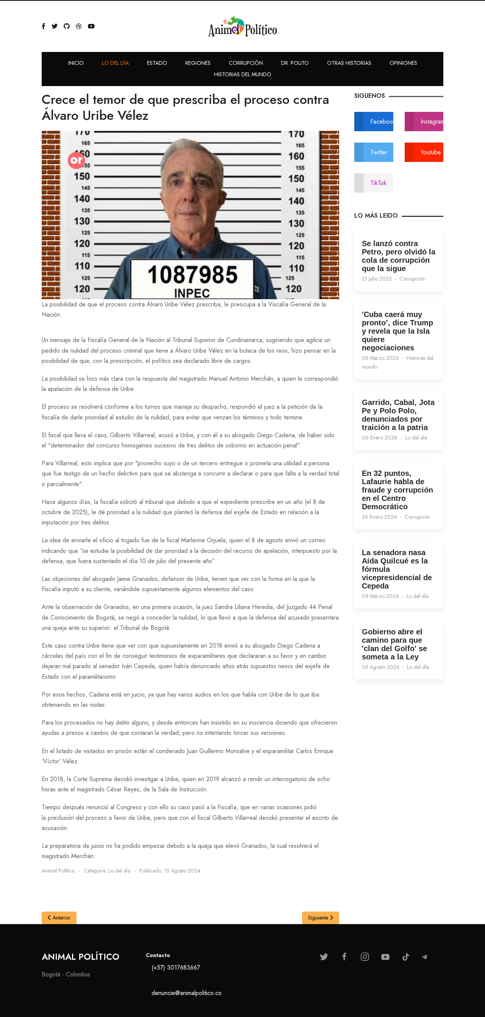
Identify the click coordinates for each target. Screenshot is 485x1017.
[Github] (67, 26)
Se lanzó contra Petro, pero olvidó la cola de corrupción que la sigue (398, 256)
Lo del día (416, 437)
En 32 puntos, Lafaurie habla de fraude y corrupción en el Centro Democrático (397, 490)
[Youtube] (385, 956)
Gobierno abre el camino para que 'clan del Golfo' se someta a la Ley (394, 644)
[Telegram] (424, 957)
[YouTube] (91, 26)
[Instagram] (364, 956)
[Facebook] (43, 26)
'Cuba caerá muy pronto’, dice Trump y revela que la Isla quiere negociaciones (397, 331)
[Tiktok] (405, 956)
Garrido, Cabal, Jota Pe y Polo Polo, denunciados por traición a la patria (398, 415)
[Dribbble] (79, 26)
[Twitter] (55, 26)
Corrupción (412, 278)
